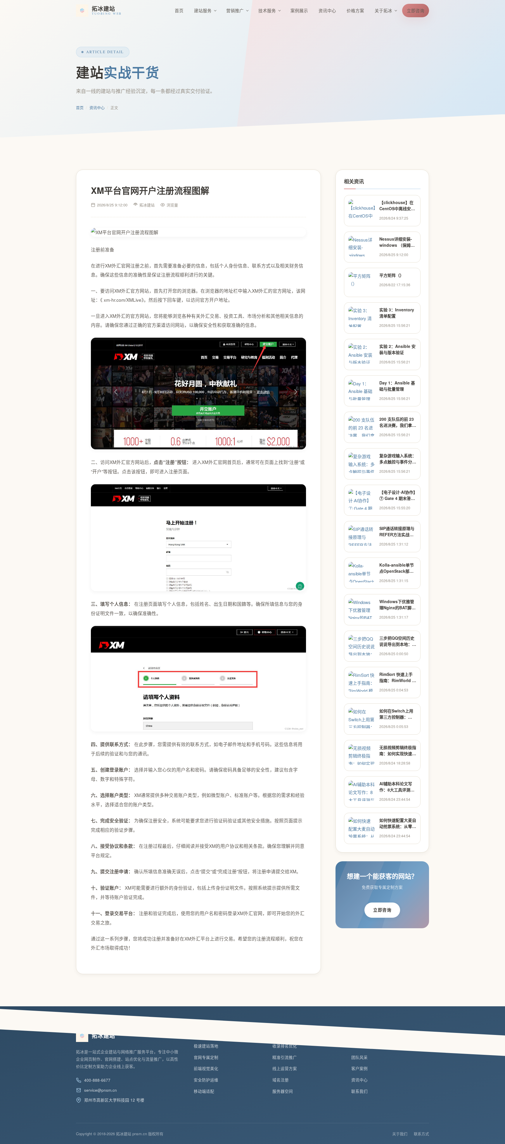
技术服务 (267, 10)
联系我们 (359, 1091)
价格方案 (355, 10)
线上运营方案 (284, 1068)
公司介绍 (359, 1046)
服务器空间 (282, 1091)
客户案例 (359, 1068)
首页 (179, 10)
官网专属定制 (206, 1057)
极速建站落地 (206, 1046)
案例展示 (299, 10)
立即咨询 (415, 10)
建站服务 (203, 10)
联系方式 (421, 1133)
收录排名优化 (284, 1046)
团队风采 (359, 1057)
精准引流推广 (284, 1057)
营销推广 (235, 10)
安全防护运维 (206, 1080)
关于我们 (399, 1133)
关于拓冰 (383, 10)
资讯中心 (327, 10)
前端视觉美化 (206, 1068)
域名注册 (280, 1080)
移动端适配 (204, 1091)
